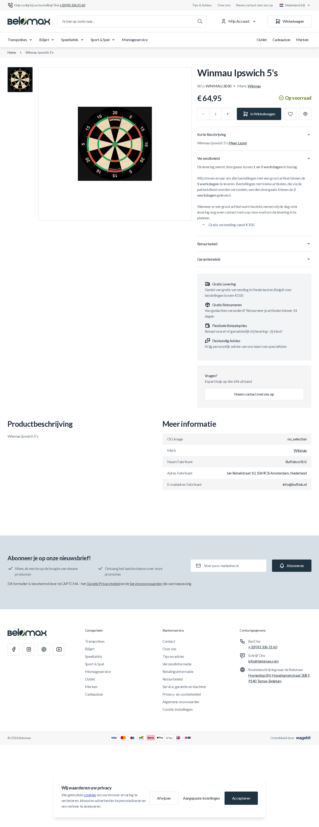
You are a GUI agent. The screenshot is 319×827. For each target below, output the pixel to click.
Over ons (224, 5)
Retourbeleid (172, 679)
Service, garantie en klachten (184, 686)
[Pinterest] (44, 649)
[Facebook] (14, 649)
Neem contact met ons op (254, 5)
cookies (90, 795)
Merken (302, 39)
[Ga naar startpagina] (29, 21)
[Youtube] (59, 649)
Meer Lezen (238, 143)
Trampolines (17, 39)
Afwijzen (164, 798)
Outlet (262, 39)
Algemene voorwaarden (181, 701)
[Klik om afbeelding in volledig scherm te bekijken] (114, 143)
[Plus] (228, 114)
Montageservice (135, 39)
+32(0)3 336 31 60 (262, 647)
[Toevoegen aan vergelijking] (305, 114)
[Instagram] (29, 649)
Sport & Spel (100, 39)
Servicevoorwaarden (146, 583)
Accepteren (241, 798)
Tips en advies (173, 656)
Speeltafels (69, 39)
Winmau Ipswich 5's (40, 52)
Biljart (44, 39)
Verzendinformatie (177, 664)
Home (12, 52)
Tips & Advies (202, 5)
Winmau (254, 86)
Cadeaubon (281, 39)
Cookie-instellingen (177, 709)
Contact (168, 641)
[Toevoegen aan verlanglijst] (290, 114)
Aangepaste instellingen (201, 798)
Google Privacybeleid (103, 583)
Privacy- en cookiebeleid (181, 694)
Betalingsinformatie (177, 671)
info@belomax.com (263, 661)
